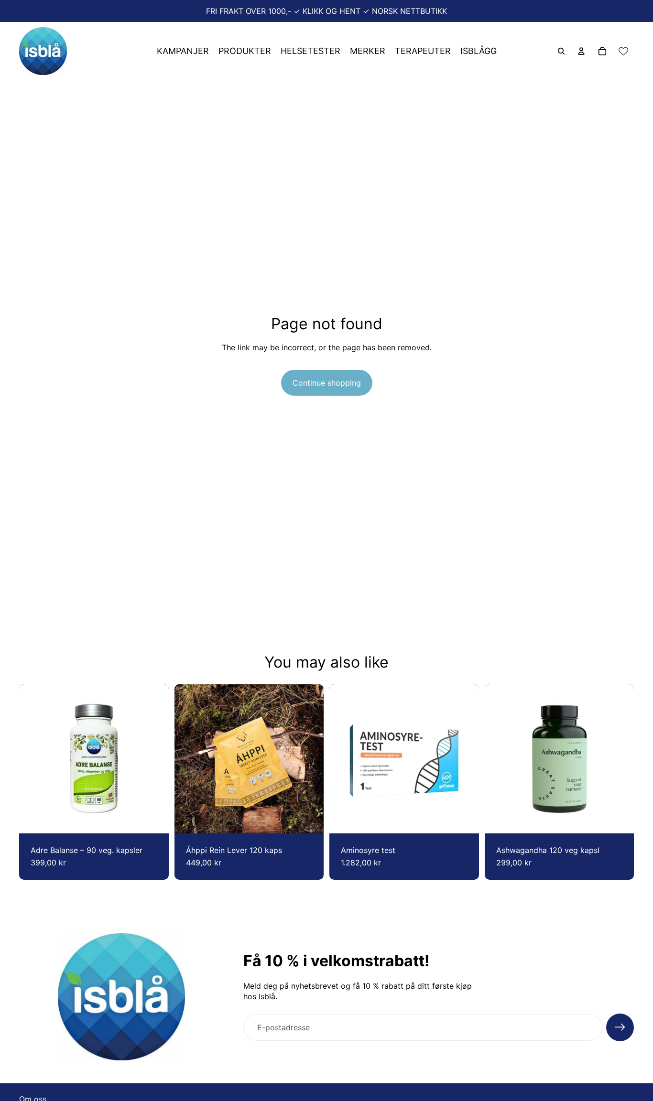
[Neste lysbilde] (309, 758)
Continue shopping (327, 383)
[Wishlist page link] (623, 51)
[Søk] (561, 51)
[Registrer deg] (620, 1027)
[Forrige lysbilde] (188, 758)
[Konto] (581, 51)
